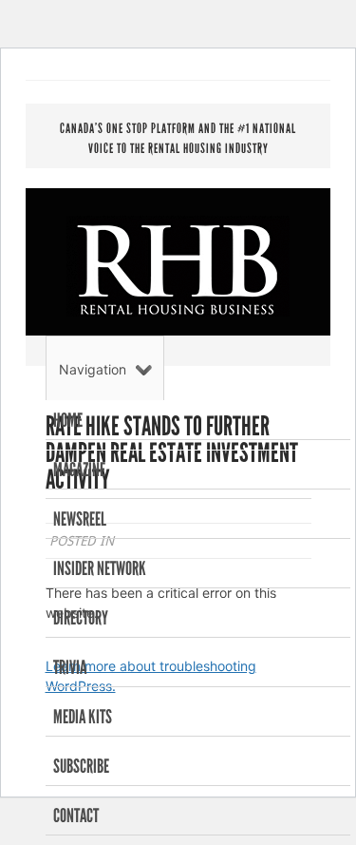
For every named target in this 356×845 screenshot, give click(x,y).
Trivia (69, 667)
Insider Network (99, 568)
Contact (76, 815)
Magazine (79, 469)
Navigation (92, 369)
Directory (80, 617)
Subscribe (81, 766)
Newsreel (79, 519)
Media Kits (82, 716)
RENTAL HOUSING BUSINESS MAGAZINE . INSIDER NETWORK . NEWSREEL (178, 266)
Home (68, 420)
